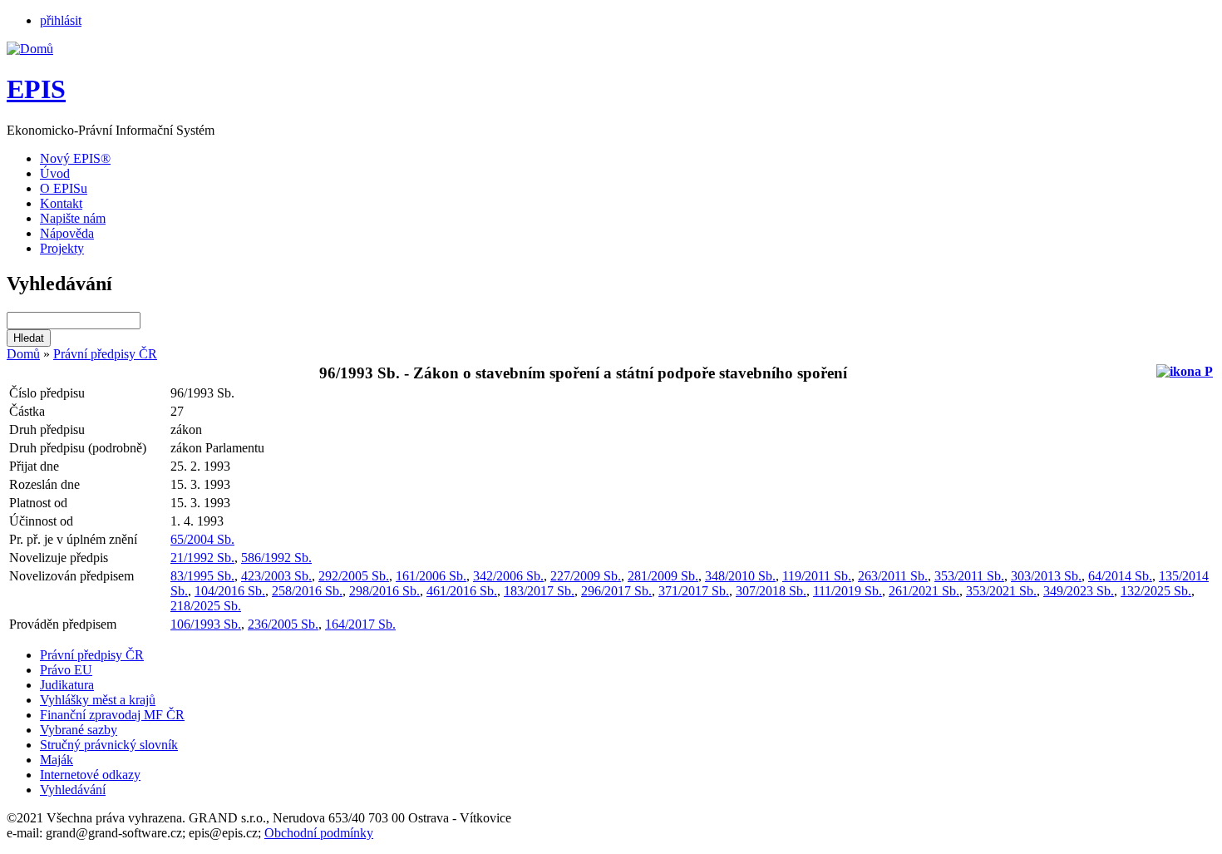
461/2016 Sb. (461, 591)
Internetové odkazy (90, 775)
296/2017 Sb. (616, 591)
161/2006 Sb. (431, 576)
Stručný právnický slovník (109, 745)
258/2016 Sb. (307, 591)
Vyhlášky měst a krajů (97, 700)
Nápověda (67, 233)
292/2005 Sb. (353, 576)
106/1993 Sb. (205, 624)
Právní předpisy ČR (105, 354)
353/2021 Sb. (1001, 591)
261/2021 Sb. (924, 591)
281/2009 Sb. (663, 576)
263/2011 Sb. (893, 576)
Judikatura (67, 685)
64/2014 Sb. (1120, 576)
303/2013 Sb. (1046, 576)
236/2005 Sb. (283, 624)
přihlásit (60, 20)
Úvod (55, 173)
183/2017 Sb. (539, 591)
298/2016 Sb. (384, 591)
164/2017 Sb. (360, 624)
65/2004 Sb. (202, 539)
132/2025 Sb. (1156, 591)
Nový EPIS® (75, 158)
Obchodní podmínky (318, 833)
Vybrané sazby (78, 730)
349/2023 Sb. (1078, 591)
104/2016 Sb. (230, 591)
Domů (23, 354)
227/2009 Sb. (585, 576)
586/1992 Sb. (276, 557)
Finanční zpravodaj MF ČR (112, 715)
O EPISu (63, 188)
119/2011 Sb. (816, 576)
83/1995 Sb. (202, 576)
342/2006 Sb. (508, 576)
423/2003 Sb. (276, 576)
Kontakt (61, 203)
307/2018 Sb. (771, 591)
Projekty (62, 248)
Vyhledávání (73, 789)
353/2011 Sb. (969, 576)
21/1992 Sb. (202, 557)
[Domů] (30, 49)
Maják (56, 760)
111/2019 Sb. (847, 591)
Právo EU (66, 670)
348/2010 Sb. (740, 576)
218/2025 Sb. (205, 606)
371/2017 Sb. (693, 591)
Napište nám (73, 218)
